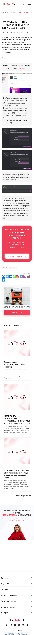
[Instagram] (17, 276)
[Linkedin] (10, 276)
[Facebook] (3, 276)
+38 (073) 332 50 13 (17, 247)
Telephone (21, 68)
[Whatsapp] (14, 276)
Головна (4, 12)
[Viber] (28, 276)
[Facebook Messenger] (3, 280)
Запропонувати (17, 312)
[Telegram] (21, 276)
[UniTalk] (9, 4)
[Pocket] (24, 276)
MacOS (5, 268)
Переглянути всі (22, 495)
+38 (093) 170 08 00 (18, 521)
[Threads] (23, 625)
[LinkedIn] (19, 625)
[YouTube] (27, 625)
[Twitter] (7, 276)
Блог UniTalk (12, 12)
